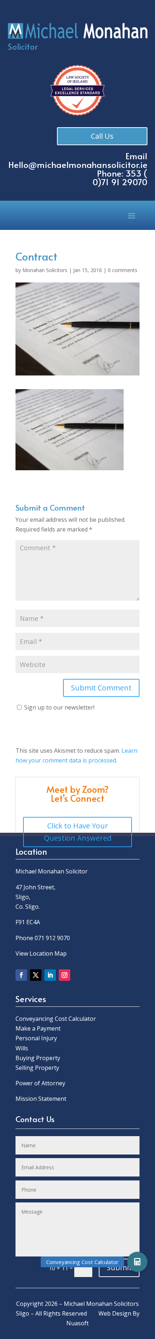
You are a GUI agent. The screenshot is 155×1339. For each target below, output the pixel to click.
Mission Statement (41, 1099)
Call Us (102, 136)
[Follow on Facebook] (21, 975)
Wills (21, 1048)
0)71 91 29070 (120, 182)
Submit (119, 1267)
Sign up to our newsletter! (59, 707)
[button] (137, 1262)
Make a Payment (38, 1028)
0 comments (122, 270)
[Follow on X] (35, 975)
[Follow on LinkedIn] (50, 975)
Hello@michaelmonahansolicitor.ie (77, 164)
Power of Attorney (40, 1083)
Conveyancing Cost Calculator (55, 1019)
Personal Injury (36, 1038)
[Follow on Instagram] (64, 975)
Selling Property (37, 1068)
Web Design (114, 1313)
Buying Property (37, 1058)
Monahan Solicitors (44, 270)
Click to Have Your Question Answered (77, 832)
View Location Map (41, 953)
